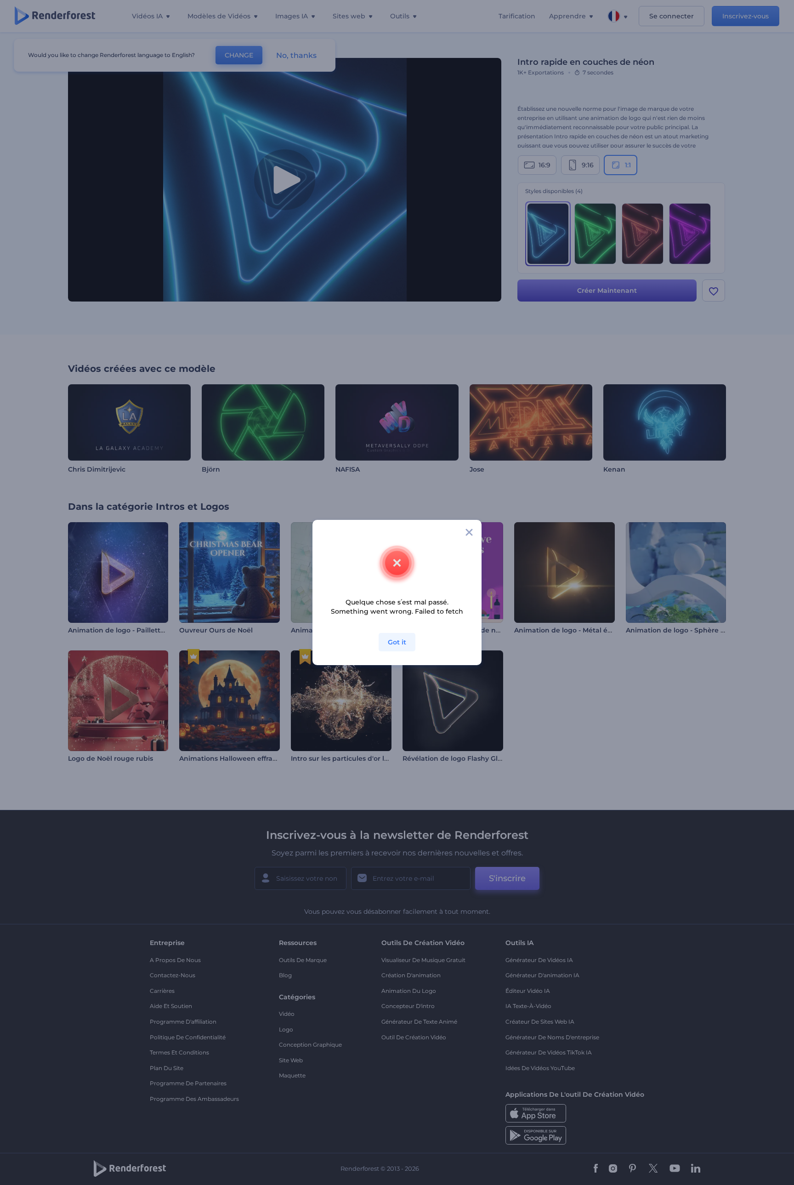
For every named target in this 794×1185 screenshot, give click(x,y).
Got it (397, 642)
